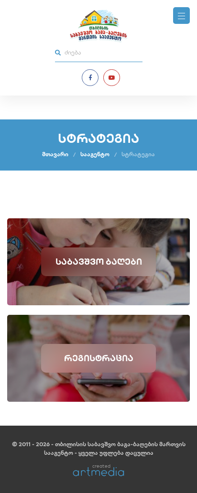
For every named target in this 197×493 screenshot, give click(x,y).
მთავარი (55, 154)
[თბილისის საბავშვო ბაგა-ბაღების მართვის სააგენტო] (98, 26)
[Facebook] (90, 77)
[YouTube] (111, 77)
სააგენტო (94, 154)
